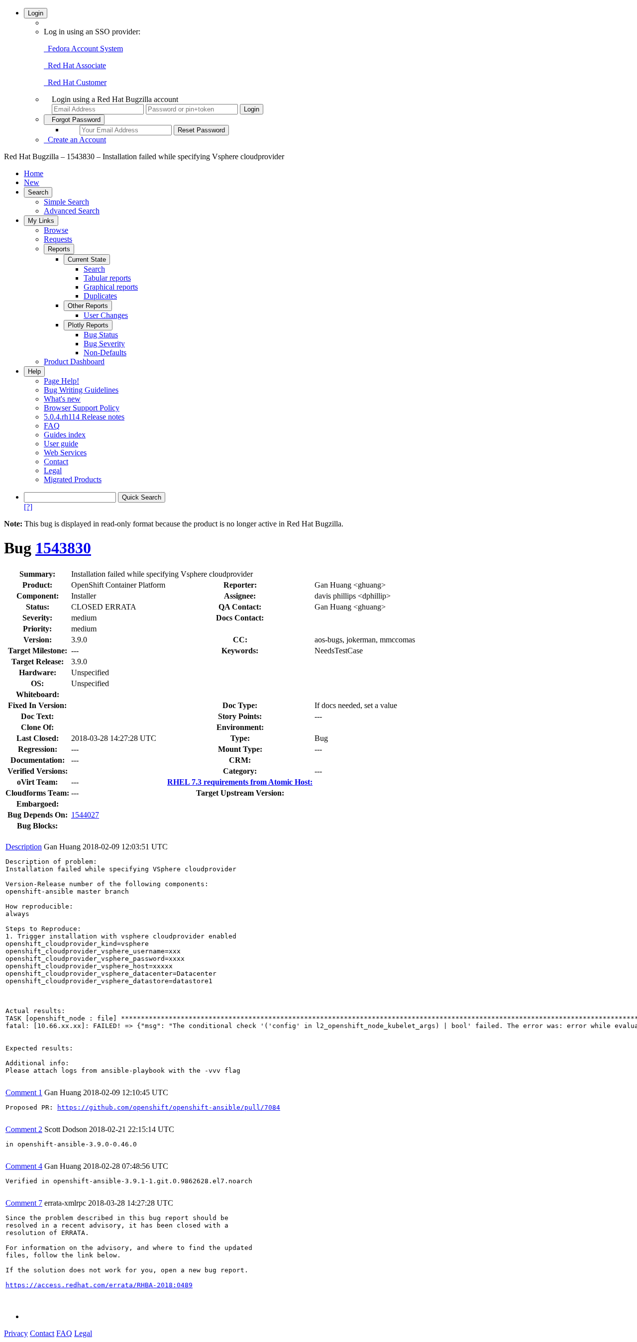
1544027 (85, 815)
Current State (87, 259)
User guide (61, 443)
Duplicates (100, 296)
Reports (59, 249)
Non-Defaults (105, 352)
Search (38, 192)
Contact (56, 461)
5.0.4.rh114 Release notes (84, 417)
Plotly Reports (88, 325)
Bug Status (101, 334)
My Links (41, 220)
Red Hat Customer (75, 82)
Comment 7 (23, 1203)
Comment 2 (23, 1129)
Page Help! (61, 381)
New (31, 182)
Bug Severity (104, 343)
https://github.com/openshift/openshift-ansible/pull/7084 (168, 1107)
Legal (53, 470)
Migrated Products (73, 479)
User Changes (106, 315)
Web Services (65, 452)
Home (33, 173)
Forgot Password (74, 119)
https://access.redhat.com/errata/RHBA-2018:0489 (99, 1285)
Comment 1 (23, 1092)
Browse (56, 230)
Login (35, 13)
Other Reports (88, 306)
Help (34, 371)
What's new (62, 399)
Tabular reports (107, 278)
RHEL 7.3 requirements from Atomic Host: (240, 782)
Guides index (65, 434)
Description (23, 846)
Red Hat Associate (75, 65)
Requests (58, 239)
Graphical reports (111, 287)
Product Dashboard (74, 361)
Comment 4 (23, 1166)
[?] (28, 507)
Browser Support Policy (81, 408)
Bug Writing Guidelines (81, 390)
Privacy (16, 1333)
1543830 (63, 548)
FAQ (52, 425)
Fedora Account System (83, 48)
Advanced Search (72, 210)
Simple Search (66, 202)
